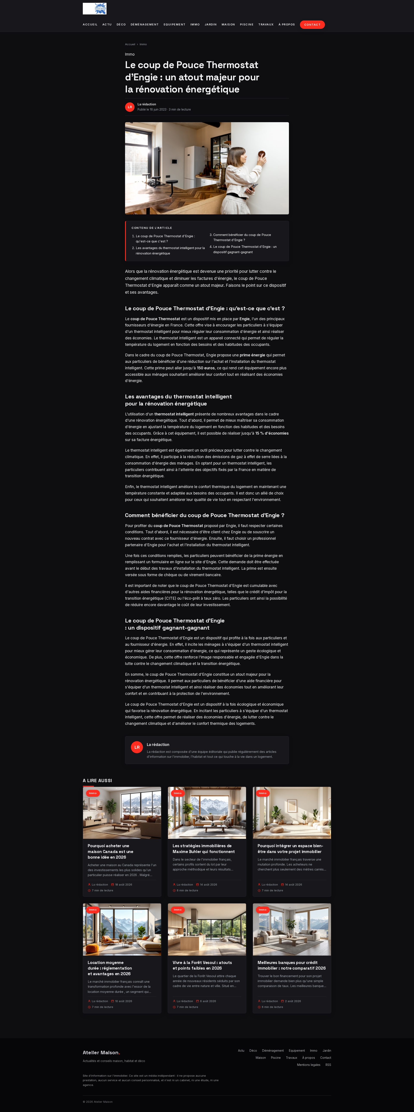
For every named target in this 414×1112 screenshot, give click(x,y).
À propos (287, 24)
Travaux (266, 24)
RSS (328, 1065)
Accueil (90, 24)
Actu (107, 24)
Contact (312, 24)
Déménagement (145, 24)
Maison (228, 24)
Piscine (247, 24)
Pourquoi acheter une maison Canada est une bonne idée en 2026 (110, 851)
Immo (195, 24)
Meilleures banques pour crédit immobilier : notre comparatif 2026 (292, 965)
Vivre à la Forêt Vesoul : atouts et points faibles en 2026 (202, 965)
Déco (121, 24)
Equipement (175, 24)
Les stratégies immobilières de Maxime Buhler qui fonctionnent (204, 848)
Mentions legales (308, 1065)
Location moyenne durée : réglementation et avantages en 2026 (110, 968)
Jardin (211, 24)
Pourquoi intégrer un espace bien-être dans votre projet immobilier (290, 848)
